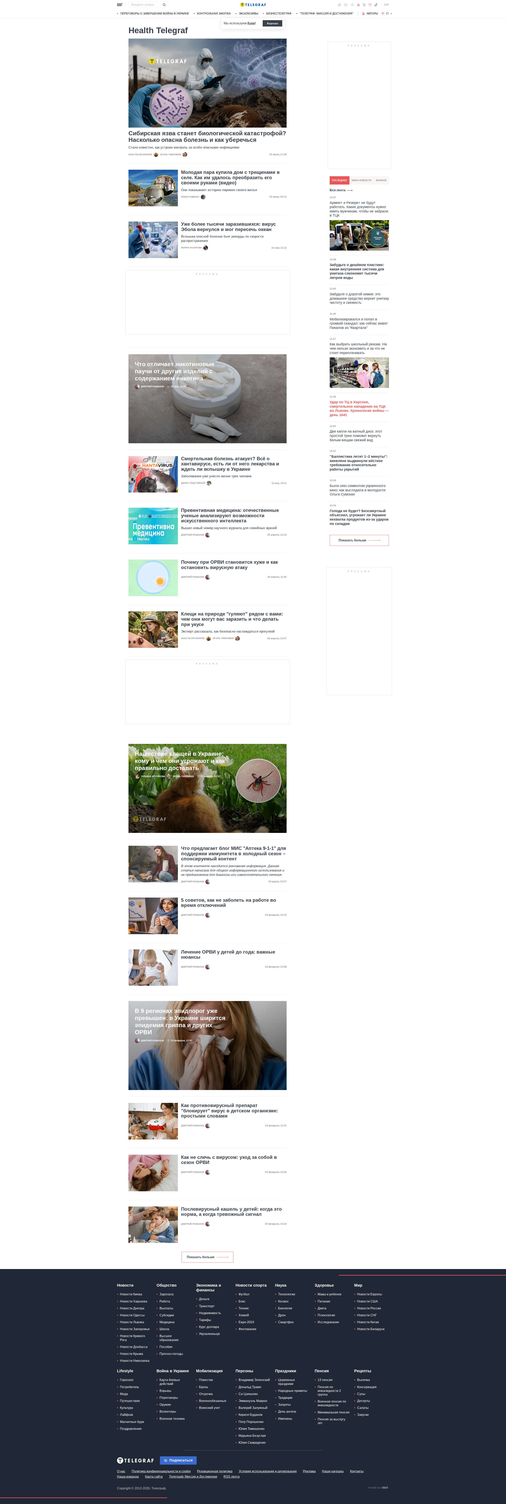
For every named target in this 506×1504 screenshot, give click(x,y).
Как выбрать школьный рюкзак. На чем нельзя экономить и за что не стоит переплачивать (358, 348)
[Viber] (345, 5)
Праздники (285, 1371)
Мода (124, 1394)
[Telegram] (352, 5)
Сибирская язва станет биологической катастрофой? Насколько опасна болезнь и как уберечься (207, 136)
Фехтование (247, 1329)
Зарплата (167, 1294)
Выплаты (166, 1308)
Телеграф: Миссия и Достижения (193, 1476)
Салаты (363, 1407)
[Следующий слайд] (391, 14)
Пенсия (322, 1371)
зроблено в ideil (378, 1487)
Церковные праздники (286, 1381)
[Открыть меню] (119, 4)
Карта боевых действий (170, 1381)
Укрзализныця (209, 1333)
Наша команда (128, 1476)
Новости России (369, 1308)
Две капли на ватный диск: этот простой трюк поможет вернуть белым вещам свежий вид (356, 435)
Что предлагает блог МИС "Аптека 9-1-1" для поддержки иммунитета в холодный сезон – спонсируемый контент (233, 853)
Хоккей (244, 1315)
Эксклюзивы (248, 13)
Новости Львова (132, 1322)
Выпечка (363, 1380)
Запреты (284, 1404)
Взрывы (165, 1390)
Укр (386, 4)
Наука (280, 1285)
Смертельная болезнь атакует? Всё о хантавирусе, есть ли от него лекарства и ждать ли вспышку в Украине (230, 464)
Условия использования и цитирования (268, 1471)
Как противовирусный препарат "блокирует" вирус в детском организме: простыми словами (229, 1111)
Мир (358, 1285)
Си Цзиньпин (248, 1394)
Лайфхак (126, 1414)
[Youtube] (358, 5)
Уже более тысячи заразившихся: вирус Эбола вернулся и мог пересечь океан (228, 227)
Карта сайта (154, 1476)
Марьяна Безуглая (252, 1435)
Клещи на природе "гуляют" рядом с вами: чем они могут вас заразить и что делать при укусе (232, 619)
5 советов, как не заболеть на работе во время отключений (228, 903)
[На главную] (253, 4)
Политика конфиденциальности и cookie (161, 1471)
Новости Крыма (131, 1353)
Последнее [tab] (339, 180)
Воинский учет (209, 1407)
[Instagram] (370, 5)
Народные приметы (292, 1390)
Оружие (165, 1404)
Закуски (363, 1414)
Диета (322, 1308)
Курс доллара (209, 1327)
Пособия (166, 1347)
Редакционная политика (214, 1471)
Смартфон (286, 1322)
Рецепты (362, 1371)
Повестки (206, 1380)
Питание (324, 1301)
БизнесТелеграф (279, 13)
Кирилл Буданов (250, 1414)
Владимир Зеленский (254, 1380)
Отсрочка (206, 1394)
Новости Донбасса (133, 1347)
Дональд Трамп (250, 1387)
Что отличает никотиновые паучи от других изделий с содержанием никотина (174, 371)
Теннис (244, 1308)
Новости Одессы (132, 1315)
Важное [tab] (381, 180)
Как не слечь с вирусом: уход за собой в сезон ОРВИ (229, 1160)
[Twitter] (364, 4)
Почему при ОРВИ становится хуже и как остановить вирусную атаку (229, 565)
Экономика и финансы (208, 1287)
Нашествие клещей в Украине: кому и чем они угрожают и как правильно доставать (180, 760)
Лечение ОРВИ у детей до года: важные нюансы (228, 954)
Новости (125, 1285)
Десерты (363, 1401)
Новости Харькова (133, 1301)
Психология (326, 1315)
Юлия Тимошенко (251, 1428)
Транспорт (206, 1306)
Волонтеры (168, 1411)
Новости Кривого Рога (132, 1337)
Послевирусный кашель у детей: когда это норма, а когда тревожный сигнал (231, 1212)
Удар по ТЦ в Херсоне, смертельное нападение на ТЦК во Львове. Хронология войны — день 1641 (359, 408)
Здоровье (324, 1285)
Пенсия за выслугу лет (331, 1421)
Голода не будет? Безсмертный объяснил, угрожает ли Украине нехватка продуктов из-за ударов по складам (359, 517)
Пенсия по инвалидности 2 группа (329, 1390)
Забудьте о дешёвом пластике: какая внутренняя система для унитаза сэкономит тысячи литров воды (357, 271)
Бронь (203, 1387)
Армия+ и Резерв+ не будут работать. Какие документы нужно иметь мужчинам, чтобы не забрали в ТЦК (359, 209)
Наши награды (333, 1471)
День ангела (287, 1411)
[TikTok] (376, 5)
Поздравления (131, 1428)
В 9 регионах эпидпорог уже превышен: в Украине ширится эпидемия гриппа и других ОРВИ (180, 1021)
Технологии (286, 1294)
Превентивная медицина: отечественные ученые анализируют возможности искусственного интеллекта (230, 515)
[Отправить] (164, 5)
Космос (283, 1301)
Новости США (367, 1301)
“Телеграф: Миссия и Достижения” (326, 13)
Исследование (328, 1322)
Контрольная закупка (214, 13)
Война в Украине (173, 1371)
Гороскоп (126, 1380)
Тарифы (205, 1320)
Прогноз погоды (171, 1353)
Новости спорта (251, 1285)
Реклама (309, 1471)
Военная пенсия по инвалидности (332, 1403)
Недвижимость (210, 1313)
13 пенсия (325, 1380)
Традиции (285, 1397)
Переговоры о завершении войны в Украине (154, 13)
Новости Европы (369, 1294)
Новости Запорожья (135, 1329)
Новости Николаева (134, 1360)
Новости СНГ (367, 1315)
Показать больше (200, 1257)
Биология (285, 1308)
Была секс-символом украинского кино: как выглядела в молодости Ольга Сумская (358, 490)
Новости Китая (368, 1322)
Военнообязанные (212, 1401)
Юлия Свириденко (252, 1442)
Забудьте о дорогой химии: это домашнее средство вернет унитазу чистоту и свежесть (359, 298)
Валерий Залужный (253, 1407)
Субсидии (167, 1315)
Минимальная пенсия (333, 1412)
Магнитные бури (132, 1421)
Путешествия (130, 1401)
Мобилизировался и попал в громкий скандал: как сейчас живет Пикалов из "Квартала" (359, 323)
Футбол (244, 1294)
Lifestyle (125, 1371)
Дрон (282, 1315)
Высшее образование (169, 1337)
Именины (285, 1418)
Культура (126, 1407)
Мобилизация (209, 1371)
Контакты (357, 1471)
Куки (251, 23)
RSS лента (232, 1476)
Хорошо (272, 23)
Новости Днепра (132, 1308)
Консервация (367, 1387)
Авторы (372, 13)
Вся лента (338, 190)
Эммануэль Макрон (253, 1401)
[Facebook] (339, 5)
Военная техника (172, 1418)
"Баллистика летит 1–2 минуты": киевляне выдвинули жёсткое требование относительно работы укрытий (359, 463)
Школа (164, 1329)
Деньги (204, 1299)
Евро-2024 (246, 1322)
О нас (121, 1471)
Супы (361, 1394)
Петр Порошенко (251, 1421)
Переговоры (169, 1397)
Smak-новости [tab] (361, 180)
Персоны (244, 1371)
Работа (165, 1301)
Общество (167, 1285)
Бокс (242, 1301)
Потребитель (129, 1387)
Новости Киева (131, 1294)
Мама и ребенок (329, 1294)
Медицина (167, 1322)
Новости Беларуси (370, 1329)
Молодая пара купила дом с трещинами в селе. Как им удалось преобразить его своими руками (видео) (230, 177)
